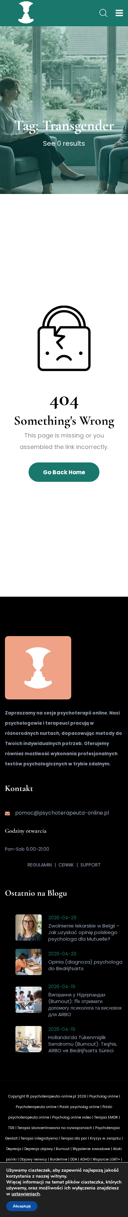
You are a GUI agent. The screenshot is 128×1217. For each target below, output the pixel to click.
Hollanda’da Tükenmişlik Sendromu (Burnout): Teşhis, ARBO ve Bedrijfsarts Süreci (82, 1044)
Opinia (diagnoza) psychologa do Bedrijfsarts (85, 965)
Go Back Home (64, 472)
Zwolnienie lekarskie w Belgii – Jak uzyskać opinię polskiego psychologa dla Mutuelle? (83, 932)
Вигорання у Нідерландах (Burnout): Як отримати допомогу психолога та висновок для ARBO (85, 1004)
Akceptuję (22, 1206)
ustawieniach (25, 1194)
